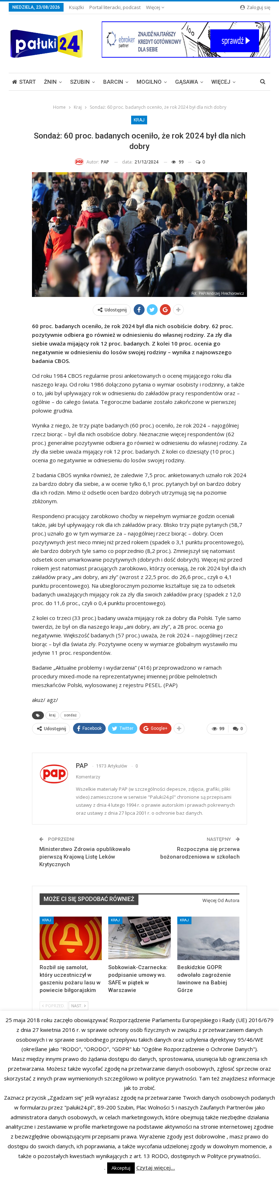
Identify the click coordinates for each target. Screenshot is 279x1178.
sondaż (70, 715)
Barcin (113, 82)
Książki (76, 7)
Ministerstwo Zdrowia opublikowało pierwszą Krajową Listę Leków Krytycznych (84, 857)
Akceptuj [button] (121, 1168)
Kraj (139, 120)
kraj (52, 715)
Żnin (50, 82)
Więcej (153, 7)
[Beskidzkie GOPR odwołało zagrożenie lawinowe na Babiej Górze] (208, 938)
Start (27, 82)
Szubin (80, 82)
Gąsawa (186, 82)
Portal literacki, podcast (115, 7)
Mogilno (149, 82)
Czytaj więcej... (155, 1167)
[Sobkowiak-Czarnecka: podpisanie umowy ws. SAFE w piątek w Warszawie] (139, 938)
